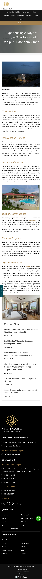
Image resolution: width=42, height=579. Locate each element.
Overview (5, 515)
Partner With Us (7, 550)
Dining (34, 12)
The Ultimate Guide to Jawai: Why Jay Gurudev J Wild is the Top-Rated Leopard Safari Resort (20, 367)
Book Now (21, 23)
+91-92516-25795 (9, 475)
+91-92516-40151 (9, 482)
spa (35, 144)
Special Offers (25, 543)
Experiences (20, 15)
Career (23, 553)
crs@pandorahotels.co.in (12, 454)
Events (4, 543)
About (23, 546)
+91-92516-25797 (9, 478)
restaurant (32, 220)
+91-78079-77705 (9, 490)
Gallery (36, 15)
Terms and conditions (22, 572)
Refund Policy (23, 574)
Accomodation (26, 12)
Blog (22, 550)
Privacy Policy (22, 569)
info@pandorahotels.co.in (12, 446)
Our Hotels (5, 540)
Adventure (29, 15)
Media (4, 546)
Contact (21, 19)
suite (28, 266)
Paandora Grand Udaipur (13, 12)
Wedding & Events (9, 15)
